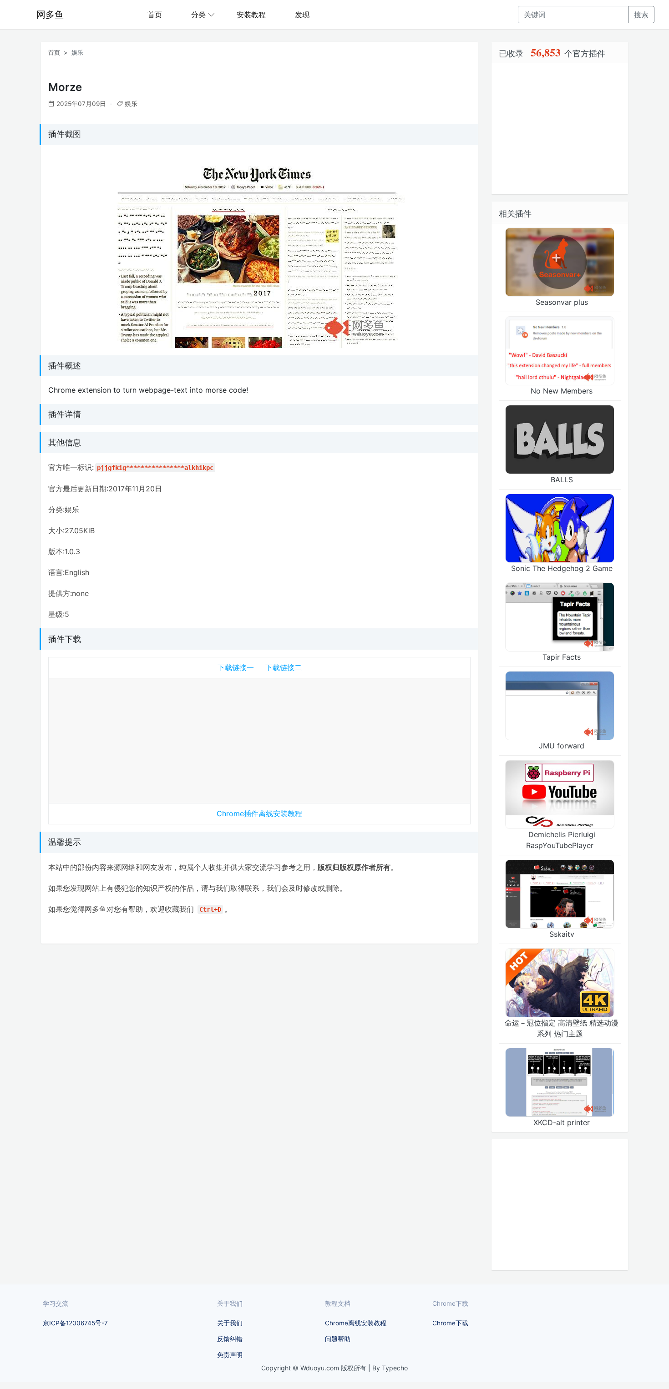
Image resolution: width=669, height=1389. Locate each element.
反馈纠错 (230, 1339)
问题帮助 (337, 1339)
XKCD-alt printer (561, 1122)
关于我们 (230, 1323)
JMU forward (561, 745)
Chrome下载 (450, 1323)
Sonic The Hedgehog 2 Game (562, 568)
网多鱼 (50, 14)
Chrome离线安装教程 (355, 1323)
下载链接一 (236, 667)
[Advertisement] (259, 739)
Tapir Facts (561, 657)
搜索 (641, 14)
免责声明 (230, 1355)
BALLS (562, 479)
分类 (198, 14)
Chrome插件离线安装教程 (259, 813)
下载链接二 (283, 667)
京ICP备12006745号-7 (75, 1323)
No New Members (562, 390)
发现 (302, 14)
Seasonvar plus (562, 302)
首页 (154, 14)
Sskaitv (561, 934)
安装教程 (251, 14)
